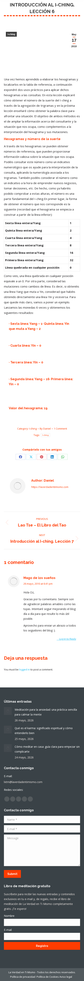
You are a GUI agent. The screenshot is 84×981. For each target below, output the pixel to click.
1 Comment (60, 428)
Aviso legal (66, 976)
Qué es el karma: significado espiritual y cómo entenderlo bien (44, 730)
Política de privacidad (22, 976)
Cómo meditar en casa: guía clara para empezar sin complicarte (47, 749)
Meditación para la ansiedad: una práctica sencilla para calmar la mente (46, 712)
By (45, 428)
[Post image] (8, 711)
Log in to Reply (67, 639)
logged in (24, 669)
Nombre (9, 916)
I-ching (11, 34)
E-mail (8, 930)
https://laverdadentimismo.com (49, 487)
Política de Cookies (48, 976)
